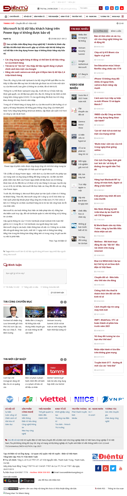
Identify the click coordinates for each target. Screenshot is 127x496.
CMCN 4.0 (23, 446)
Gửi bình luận (58, 292)
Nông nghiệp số (60, 443)
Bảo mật (32, 23)
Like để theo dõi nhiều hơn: (49, 480)
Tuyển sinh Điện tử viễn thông (80, 443)
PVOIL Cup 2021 (34, 446)
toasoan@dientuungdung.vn (71, 472)
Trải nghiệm (53, 16)
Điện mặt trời (64, 440)
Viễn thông (26, 418)
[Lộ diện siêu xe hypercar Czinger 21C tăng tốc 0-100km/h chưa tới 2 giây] (80, 138)
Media (74, 418)
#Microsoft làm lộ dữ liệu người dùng (26, 251)
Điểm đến (43, 415)
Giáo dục (9, 424)
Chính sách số (11, 418)
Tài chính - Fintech (62, 424)
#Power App (47, 251)
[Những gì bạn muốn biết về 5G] (80, 228)
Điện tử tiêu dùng (29, 421)
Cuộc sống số (11, 415)
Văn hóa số (10, 421)
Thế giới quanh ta (46, 412)
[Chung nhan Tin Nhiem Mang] (16, 493)
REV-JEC (71, 2)
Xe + (90, 412)
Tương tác (105, 16)
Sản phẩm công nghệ (40, 16)
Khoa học (116, 16)
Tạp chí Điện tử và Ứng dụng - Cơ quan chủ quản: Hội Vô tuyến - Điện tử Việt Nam (40, 453)
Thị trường (59, 427)
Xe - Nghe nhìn (92, 16)
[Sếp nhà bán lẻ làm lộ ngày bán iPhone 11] (80, 201)
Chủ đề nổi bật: (13, 440)
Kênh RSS (101, 488)
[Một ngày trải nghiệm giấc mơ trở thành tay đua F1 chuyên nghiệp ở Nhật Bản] (80, 165)
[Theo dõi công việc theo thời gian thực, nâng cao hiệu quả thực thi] (57, 376)
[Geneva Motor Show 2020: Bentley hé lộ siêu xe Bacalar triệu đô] (80, 125)
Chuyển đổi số (16, 16)
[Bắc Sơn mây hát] (80, 177)
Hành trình (43, 418)
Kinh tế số (65, 16)
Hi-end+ (91, 415)
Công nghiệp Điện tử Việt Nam (82, 440)
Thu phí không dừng (18, 443)
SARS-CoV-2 (98, 443)
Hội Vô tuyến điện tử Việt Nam (33, 440)
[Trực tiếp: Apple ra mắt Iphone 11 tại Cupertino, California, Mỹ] (80, 188)
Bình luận (116, 31)
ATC (53, 2)
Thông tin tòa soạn (116, 488)
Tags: (8, 251)
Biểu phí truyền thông (69, 9)
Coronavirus (13, 446)
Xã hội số (28, 16)
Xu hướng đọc (100, 31)
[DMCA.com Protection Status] (10, 488)
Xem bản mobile (10, 476)
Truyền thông (78, 16)
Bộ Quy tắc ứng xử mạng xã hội (40, 443)
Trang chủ (5, 16)
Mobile (25, 415)
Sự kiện (8, 412)
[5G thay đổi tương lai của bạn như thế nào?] (80, 240)
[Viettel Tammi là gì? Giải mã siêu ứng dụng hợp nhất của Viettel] (35, 375)
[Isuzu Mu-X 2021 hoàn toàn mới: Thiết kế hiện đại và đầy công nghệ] (80, 99)
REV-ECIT (62, 2)
